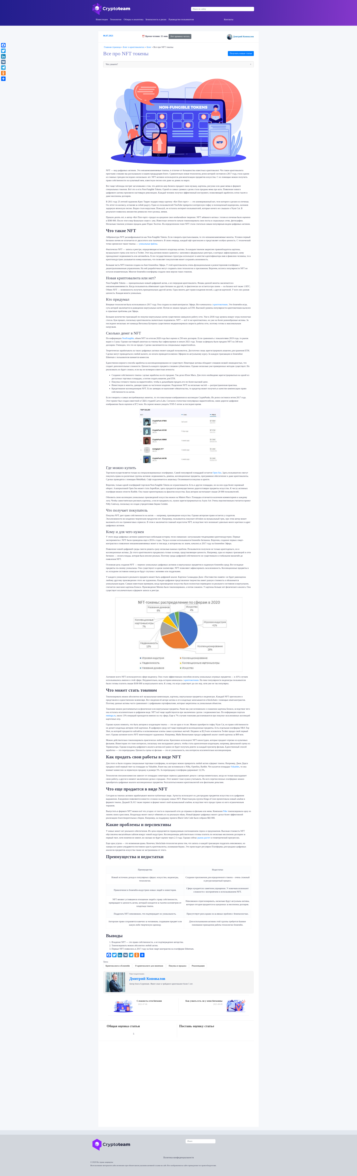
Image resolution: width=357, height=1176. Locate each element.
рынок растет (203, 838)
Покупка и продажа (177, 966)
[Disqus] (179, 1082)
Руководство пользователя (181, 19)
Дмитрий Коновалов (243, 36)
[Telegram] (3, 67)
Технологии (115, 19)
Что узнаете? (112, 64)
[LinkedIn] (3, 56)
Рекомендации (198, 966)
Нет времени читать (180, 36)
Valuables (235, 766)
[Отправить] (3, 79)
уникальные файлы (148, 244)
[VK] (3, 62)
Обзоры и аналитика (133, 19)
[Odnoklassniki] (3, 73)
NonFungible (128, 338)
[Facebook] (3, 45)
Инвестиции (102, 19)
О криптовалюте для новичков (149, 966)
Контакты (228, 19)
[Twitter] (3, 51)
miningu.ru (111, 715)
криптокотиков (220, 304)
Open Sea (217, 473)
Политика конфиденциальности (178, 1157)
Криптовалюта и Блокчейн (118, 966)
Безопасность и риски (156, 19)
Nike (225, 811)
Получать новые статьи (241, 53)
